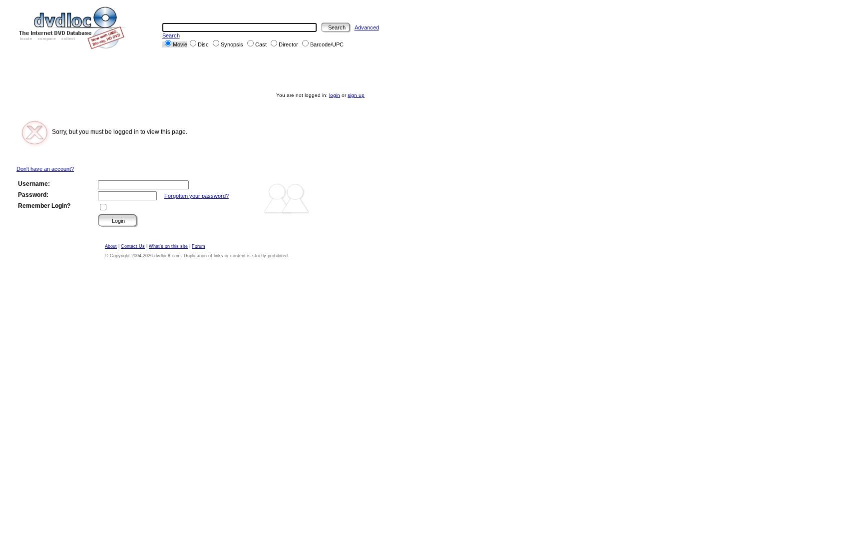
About (111, 246)
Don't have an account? (45, 169)
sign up (356, 95)
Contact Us (133, 246)
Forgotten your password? (196, 196)
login (334, 95)
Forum (198, 246)
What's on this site (168, 246)
